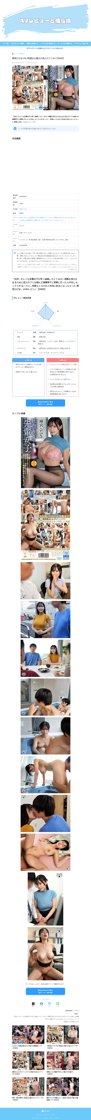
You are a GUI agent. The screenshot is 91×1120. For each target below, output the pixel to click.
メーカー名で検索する (65, 43)
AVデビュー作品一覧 (81, 43)
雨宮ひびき (23, 209)
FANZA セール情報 (17, 43)
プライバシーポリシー (42, 1114)
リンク (53, 1114)
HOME (46, 1111)
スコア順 (6, 43)
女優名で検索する (32, 43)
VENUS (21, 226)
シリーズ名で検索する (48, 43)
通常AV (67, 1022)
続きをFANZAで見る (45, 403)
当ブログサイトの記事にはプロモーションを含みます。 (45, 48)
